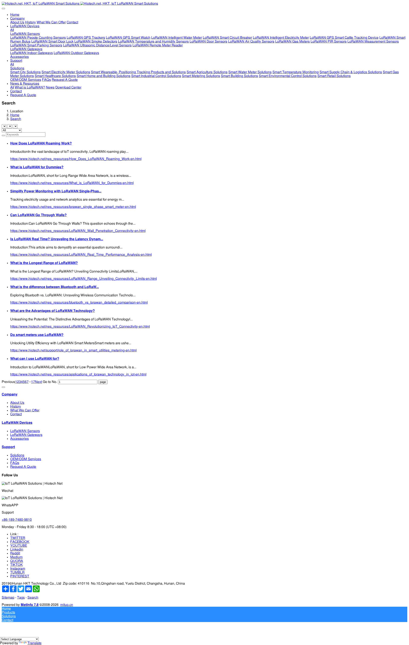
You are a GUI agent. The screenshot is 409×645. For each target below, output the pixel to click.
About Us (17, 402)
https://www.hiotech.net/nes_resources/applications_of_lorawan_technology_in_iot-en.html (78, 374)
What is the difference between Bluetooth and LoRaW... (54, 287)
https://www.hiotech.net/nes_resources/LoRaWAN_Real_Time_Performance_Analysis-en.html (81, 254)
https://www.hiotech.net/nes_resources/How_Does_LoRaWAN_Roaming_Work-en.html (75, 159)
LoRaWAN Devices (17, 422)
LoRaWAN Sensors (25, 431)
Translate (34, 643)
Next (38, 382)
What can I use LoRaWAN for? (34, 358)
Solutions (17, 455)
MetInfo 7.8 (30, 604)
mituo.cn (66, 604)
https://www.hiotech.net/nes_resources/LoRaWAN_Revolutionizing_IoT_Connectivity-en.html (80, 326)
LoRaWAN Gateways (26, 435)
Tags (21, 597)
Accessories (19, 438)
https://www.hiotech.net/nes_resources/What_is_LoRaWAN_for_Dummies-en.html (72, 183)
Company (9, 394)
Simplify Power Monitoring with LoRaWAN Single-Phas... (55, 191)
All (12, 30)
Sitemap (8, 597)
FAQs (14, 463)
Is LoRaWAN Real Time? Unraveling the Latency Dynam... (56, 239)
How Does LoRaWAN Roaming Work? (41, 143)
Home (14, 14)
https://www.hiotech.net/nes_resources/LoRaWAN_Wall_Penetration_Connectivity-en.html (77, 231)
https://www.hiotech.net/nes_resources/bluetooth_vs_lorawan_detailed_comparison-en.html (79, 302)
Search (15, 119)
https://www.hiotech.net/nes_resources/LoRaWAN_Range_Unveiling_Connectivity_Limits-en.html (83, 278)
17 (33, 382)
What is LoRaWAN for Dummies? (36, 167)
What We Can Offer (24, 410)
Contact (16, 414)
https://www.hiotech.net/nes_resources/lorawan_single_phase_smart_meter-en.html (73, 206)
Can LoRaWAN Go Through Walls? (38, 215)
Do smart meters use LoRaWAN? (36, 335)
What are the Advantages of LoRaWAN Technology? (52, 311)
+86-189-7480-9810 (17, 519)
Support (8, 447)
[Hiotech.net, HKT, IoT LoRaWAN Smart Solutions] (204, 4)
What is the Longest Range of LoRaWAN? (44, 263)
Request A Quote (23, 466)
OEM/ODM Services (25, 459)
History (15, 406)
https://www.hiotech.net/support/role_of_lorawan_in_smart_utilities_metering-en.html (73, 350)
